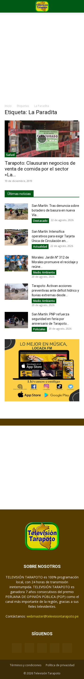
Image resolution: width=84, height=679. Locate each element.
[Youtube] (67, 648)
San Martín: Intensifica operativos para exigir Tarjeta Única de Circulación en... (53, 236)
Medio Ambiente (44, 272)
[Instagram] (29, 647)
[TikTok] (42, 648)
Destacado (40, 221)
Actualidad (40, 247)
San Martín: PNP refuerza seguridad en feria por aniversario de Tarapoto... (50, 318)
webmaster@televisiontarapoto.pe (53, 616)
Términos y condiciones (25, 665)
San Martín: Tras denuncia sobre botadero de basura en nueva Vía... (55, 210)
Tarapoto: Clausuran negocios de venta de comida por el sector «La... (40, 168)
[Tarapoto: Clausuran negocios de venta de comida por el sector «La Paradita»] (42, 138)
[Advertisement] (42, 59)
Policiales (39, 329)
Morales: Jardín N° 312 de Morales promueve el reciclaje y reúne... (55, 262)
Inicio (8, 106)
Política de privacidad (60, 665)
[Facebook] (16, 648)
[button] (7, 6)
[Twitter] (54, 648)
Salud (10, 155)
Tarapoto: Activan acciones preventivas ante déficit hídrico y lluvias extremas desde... (55, 290)
